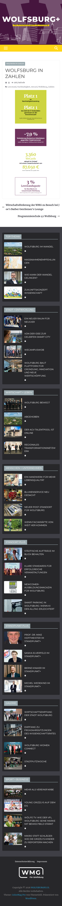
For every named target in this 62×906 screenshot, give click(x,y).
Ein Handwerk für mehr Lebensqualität (39, 479)
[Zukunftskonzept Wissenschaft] (13, 293)
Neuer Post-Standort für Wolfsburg (38, 509)
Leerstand (11, 87)
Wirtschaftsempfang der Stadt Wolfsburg (38, 714)
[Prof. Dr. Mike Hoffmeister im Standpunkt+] (13, 640)
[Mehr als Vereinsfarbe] (13, 791)
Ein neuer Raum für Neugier (37, 320)
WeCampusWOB (34, 349)
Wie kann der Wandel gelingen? (38, 276)
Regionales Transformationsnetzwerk (40, 447)
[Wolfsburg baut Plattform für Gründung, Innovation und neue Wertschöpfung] (13, 371)
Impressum (42, 861)
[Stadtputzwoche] (13, 763)
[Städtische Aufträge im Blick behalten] (13, 554)
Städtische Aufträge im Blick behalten (39, 553)
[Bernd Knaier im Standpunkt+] (13, 671)
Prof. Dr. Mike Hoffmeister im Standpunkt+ (34, 638)
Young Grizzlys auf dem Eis (39, 804)
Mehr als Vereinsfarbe (39, 789)
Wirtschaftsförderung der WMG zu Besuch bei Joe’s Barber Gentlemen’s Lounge (32, 207)
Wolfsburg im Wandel (38, 246)
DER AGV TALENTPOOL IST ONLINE (39, 431)
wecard (34, 87)
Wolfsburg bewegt (37, 402)
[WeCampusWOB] (13, 351)
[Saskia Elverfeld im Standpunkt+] (13, 656)
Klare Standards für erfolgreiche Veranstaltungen (37, 569)
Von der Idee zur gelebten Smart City (37, 335)
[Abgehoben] (13, 418)
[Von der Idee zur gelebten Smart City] (13, 337)
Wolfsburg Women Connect (36, 747)
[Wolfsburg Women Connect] (13, 748)
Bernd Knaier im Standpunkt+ (34, 670)
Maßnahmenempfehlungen (39, 261)
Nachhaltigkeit (23, 87)
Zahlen (51, 87)
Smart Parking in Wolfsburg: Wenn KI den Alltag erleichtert (39, 605)
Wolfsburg (42, 87)
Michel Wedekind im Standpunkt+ (37, 685)
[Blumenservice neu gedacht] (13, 495)
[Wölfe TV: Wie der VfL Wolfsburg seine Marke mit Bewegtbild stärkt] (13, 822)
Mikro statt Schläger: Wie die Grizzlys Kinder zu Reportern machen (39, 839)
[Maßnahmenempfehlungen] (13, 263)
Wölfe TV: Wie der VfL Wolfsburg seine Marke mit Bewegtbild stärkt (39, 820)
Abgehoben (31, 416)
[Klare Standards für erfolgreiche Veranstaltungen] (13, 571)
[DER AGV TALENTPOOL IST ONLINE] (13, 433)
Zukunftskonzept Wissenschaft (36, 291)
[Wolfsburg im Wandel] (13, 248)
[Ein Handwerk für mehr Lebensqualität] (13, 480)
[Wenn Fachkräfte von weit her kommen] (13, 525)
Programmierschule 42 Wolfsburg (37, 216)
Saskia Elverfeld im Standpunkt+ (36, 655)
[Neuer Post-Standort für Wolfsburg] (13, 510)
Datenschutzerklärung (25, 861)
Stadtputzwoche (35, 761)
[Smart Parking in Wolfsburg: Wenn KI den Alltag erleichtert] (13, 607)
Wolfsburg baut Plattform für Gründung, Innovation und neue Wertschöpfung (38, 369)
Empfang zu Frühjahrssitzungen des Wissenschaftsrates (40, 730)
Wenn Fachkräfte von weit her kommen (38, 524)
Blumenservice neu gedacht (36, 494)
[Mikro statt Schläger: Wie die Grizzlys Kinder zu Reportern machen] (13, 841)
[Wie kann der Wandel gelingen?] (13, 278)
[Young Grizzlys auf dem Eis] (13, 806)
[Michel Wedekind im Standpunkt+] (13, 686)
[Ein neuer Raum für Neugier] (13, 322)
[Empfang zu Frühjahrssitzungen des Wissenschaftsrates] (13, 732)
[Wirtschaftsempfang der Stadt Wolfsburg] (13, 715)
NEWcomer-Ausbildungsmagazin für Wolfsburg (38, 587)
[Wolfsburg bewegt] (13, 404)
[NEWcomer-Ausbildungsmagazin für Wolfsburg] (13, 589)
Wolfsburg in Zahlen (15, 64)
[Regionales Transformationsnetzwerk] (13, 449)
